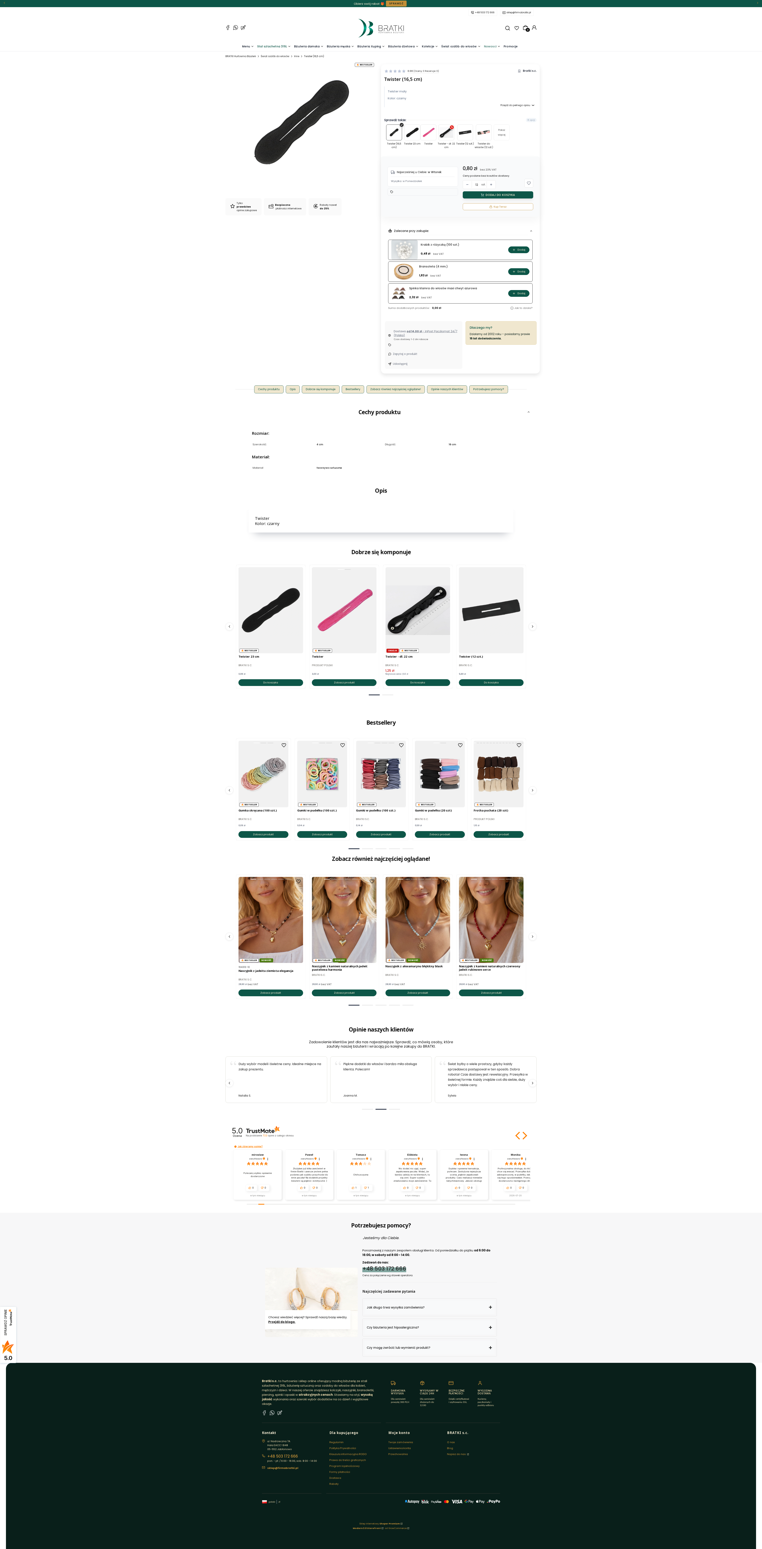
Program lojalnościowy (344, 1466)
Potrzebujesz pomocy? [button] (488, 389)
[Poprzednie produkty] (229, 626)
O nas (451, 1442)
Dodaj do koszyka (500, 195)
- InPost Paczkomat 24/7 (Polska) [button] (425, 333)
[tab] (354, 848)
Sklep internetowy (379, 1523)
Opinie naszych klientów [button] (447, 389)
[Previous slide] (229, 1083)
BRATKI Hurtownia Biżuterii (240, 56)
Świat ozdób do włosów (275, 56)
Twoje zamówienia (400, 1442)
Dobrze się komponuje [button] (321, 389)
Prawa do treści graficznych (347, 1460)
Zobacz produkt (344, 682)
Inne (296, 56)
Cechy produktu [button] (269, 389)
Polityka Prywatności (342, 1448)
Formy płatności (339, 1472)
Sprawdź (396, 3)
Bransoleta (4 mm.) (433, 266)
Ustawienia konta (399, 1448)
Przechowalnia (398, 1454)
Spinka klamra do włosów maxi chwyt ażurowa (443, 288)
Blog (450, 1448)
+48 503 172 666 (485, 12)
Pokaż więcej (501, 132)
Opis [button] (293, 389)
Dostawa (335, 1478)
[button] (507, 28)
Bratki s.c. (530, 71)
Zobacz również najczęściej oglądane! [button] (395, 389)
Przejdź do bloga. (281, 1322)
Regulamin (336, 1442)
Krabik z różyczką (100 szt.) (440, 245)
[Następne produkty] (533, 626)
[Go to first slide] (533, 1083)
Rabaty (334, 1484)
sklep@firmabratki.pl (518, 12)
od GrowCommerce (396, 1528)
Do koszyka (270, 682)
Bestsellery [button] (353, 389)
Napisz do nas (456, 1454)
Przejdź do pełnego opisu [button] (515, 105)
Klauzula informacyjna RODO (348, 1454)
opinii (278, 1135)
